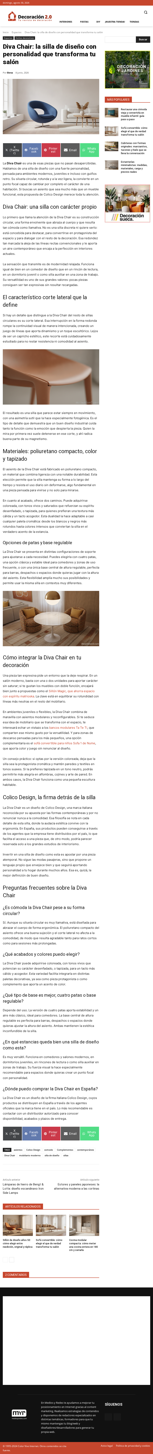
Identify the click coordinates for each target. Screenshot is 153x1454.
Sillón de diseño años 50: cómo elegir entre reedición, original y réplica (17, 1243)
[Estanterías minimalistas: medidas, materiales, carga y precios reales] (111, 165)
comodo (48, 1149)
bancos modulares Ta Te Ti (68, 727)
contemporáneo (85, 1149)
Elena (10, 72)
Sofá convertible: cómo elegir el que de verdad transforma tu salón (49, 1243)
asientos (18, 1149)
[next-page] (11, 1259)
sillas (65, 1155)
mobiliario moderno (30, 1155)
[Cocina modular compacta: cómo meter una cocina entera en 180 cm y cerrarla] (84, 1225)
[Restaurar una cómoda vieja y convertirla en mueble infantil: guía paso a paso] (111, 112)
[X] (148, 3)
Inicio (6, 32)
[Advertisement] (76, 1340)
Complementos (65, 1149)
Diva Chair (9, 1155)
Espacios (17, 32)
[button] (145, 12)
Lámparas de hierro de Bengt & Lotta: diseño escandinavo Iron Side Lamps (23, 1189)
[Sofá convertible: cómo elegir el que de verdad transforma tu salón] (51, 1225)
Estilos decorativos (25, 38)
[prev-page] (5, 1259)
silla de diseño (52, 1155)
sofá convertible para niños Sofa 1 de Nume (64, 743)
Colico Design (33, 1149)
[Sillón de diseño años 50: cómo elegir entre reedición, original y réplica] (18, 1225)
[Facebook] (142, 3)
